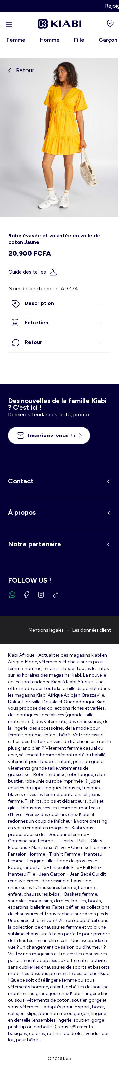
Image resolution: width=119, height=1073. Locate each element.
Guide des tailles (27, 272)
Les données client (91, 630)
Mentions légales (46, 630)
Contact (21, 481)
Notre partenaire (34, 544)
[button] (59, 303)
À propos (22, 512)
